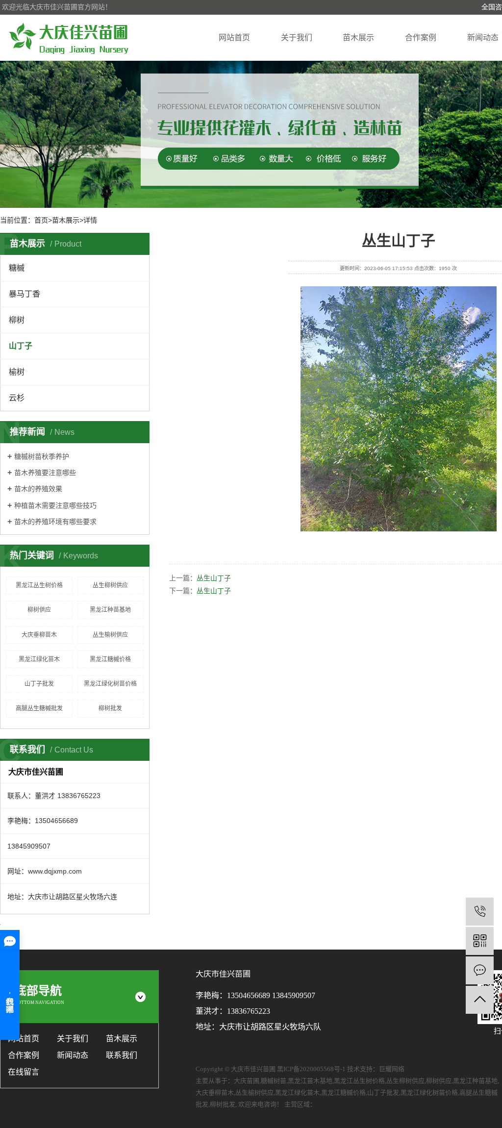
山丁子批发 (39, 683)
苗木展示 (358, 37)
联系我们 (121, 1055)
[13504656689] (480, 912)
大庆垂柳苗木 (39, 634)
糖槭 (17, 268)
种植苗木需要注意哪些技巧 (55, 505)
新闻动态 (483, 37)
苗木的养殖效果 (38, 489)
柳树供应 (39, 609)
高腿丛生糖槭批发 (39, 708)
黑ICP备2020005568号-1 (311, 1069)
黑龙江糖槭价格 (110, 659)
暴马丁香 (24, 294)
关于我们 (296, 37)
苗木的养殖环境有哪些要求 (55, 522)
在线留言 (23, 1072)
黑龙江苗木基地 (310, 1080)
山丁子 (20, 346)
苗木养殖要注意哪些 (45, 472)
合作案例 (420, 37)
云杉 (17, 398)
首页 (41, 220)
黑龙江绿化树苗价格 (110, 683)
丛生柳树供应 (110, 585)
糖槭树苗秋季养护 (41, 456)
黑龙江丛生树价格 (39, 585)
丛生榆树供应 (110, 634)
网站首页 (234, 37)
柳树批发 (110, 708)
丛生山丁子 (214, 578)
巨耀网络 (391, 1069)
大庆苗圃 (246, 1080)
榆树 (17, 372)
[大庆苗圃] (68, 38)
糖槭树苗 (273, 1080)
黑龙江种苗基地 (110, 609)
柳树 (17, 320)
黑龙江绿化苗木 (39, 659)
